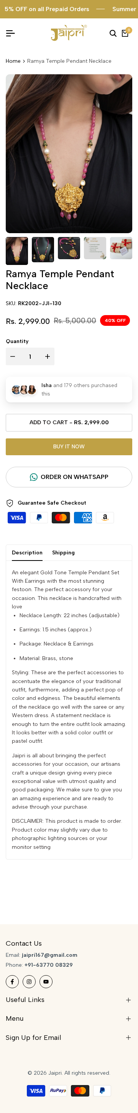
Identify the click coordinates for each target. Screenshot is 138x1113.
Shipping (63, 552)
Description (27, 552)
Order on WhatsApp (74, 477)
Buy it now (69, 446)
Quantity (17, 341)
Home (13, 61)
